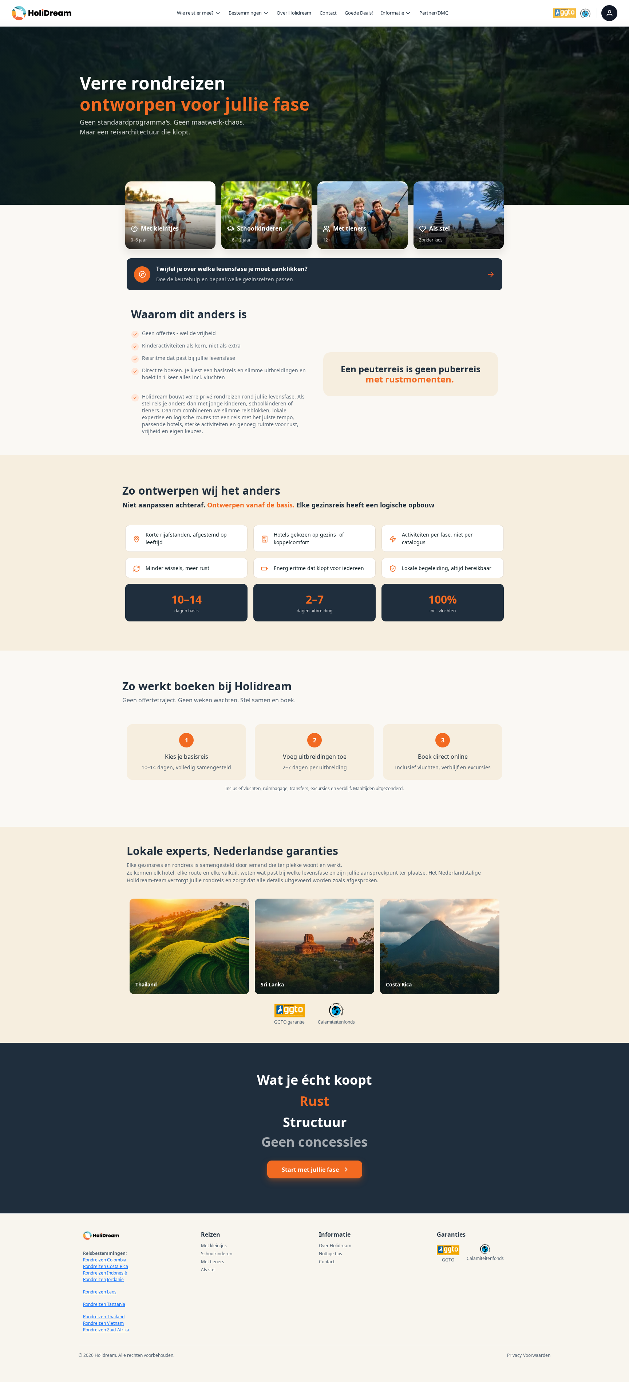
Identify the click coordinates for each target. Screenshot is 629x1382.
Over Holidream (294, 12)
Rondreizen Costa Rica (105, 1266)
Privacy (514, 1355)
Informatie (392, 12)
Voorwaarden (536, 1355)
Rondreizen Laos (99, 1292)
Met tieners (212, 1262)
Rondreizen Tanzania (104, 1304)
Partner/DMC (433, 12)
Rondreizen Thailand (103, 1317)
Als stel (208, 1270)
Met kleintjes (214, 1245)
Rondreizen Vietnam (103, 1323)
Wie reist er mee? (195, 12)
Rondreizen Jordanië (103, 1279)
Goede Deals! (359, 12)
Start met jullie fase (310, 1170)
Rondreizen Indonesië (105, 1273)
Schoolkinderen (216, 1254)
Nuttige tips (330, 1254)
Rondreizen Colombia (104, 1260)
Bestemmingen (245, 12)
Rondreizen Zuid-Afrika (106, 1330)
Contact (328, 12)
